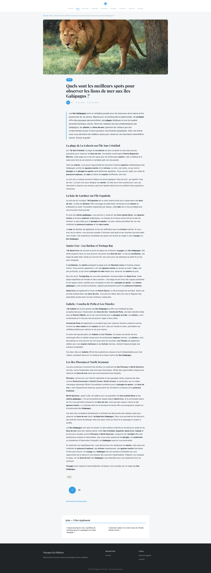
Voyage (140, 8)
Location (113, 8)
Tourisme (122, 8)
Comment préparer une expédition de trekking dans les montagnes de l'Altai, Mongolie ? (81, 530)
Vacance (132, 8)
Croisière (104, 8)
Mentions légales (145, 555)
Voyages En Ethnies (53, 552)
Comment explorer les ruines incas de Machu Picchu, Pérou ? (126, 529)
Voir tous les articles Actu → (77, 501)
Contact (142, 559)
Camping (94, 8)
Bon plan (85, 8)
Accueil (70, 8)
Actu (77, 8)
